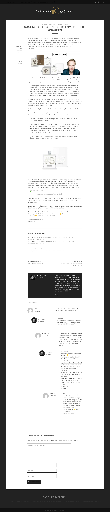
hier (75, 38)
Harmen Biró (63, 24)
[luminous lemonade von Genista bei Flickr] (36, 190)
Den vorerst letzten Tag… (36, 263)
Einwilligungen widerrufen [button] (92, 501)
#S (39, 180)
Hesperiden (19, 52)
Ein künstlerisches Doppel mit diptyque (51, 249)
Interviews (15, 2)
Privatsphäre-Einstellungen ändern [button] (39, 501)
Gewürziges (19, 50)
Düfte (21, 48)
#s (44, 101)
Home (9, 2)
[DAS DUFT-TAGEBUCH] (55, 15)
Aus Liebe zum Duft (46, 2)
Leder (20, 56)
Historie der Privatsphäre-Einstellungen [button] (67, 501)
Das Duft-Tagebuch (55, 497)
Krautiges (20, 54)
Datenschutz (21, 501)
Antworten (37, 311)
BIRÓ (66, 291)
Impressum (12, 501)
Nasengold (70, 38)
